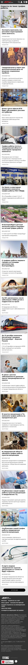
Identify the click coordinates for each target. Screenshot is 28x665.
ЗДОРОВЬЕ (5, 312)
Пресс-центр (5, 602)
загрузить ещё (14, 590)
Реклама (4, 600)
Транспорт (5, 352)
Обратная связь (6, 608)
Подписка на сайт (14, 600)
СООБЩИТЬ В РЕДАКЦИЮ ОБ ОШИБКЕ (12, 610)
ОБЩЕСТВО (5, 44)
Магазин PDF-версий (16, 602)
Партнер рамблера (14, 657)
